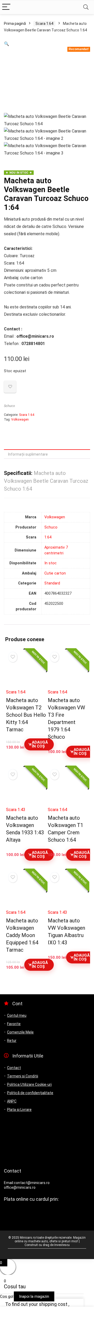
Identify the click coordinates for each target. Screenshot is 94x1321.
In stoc (50, 563)
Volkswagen (20, 419)
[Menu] (6, 7)
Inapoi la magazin (34, 1296)
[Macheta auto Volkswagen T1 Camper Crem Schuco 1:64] (68, 788)
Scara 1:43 (15, 809)
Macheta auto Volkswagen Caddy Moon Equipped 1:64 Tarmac (22, 935)
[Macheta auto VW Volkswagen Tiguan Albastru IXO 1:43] (68, 891)
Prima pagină (15, 23)
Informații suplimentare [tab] (28, 454)
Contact (14, 1068)
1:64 (47, 537)
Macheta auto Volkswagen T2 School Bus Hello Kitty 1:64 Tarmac (26, 715)
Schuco (9, 406)
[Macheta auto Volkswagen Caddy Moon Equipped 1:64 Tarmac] (26, 891)
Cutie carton (55, 573)
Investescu (62, 1245)
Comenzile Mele (20, 1032)
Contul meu (16, 1015)
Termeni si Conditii (22, 1076)
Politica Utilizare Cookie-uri (29, 1084)
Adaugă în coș (40, 744)
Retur (11, 1040)
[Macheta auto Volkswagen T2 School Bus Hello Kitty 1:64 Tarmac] (26, 671)
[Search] (86, 7)
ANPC (11, 1101)
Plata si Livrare (19, 1109)
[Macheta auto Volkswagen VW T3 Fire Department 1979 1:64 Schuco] (68, 671)
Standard (52, 583)
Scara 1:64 (44, 23)
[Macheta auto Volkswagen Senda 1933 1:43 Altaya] (26, 788)
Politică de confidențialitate (30, 1093)
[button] (6, 43)
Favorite (14, 1024)
